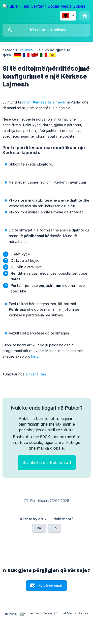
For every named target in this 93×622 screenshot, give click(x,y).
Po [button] (39, 528)
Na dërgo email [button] (50, 585)
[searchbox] (46, 30)
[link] (17, 55)
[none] (44, 7)
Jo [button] (55, 528)
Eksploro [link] (25, 50)
